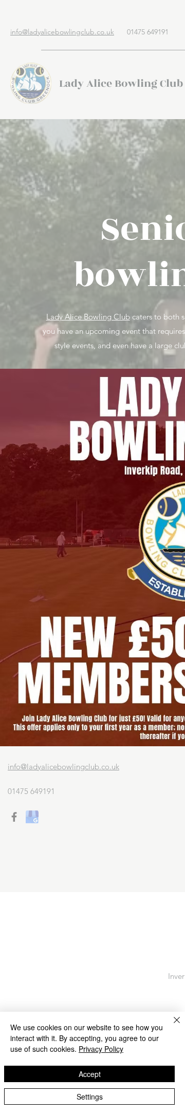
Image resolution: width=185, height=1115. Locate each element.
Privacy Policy (101, 1049)
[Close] (170, 1026)
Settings (90, 1096)
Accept (90, 1074)
